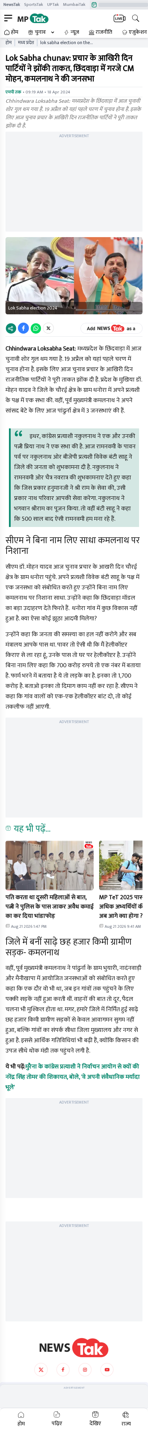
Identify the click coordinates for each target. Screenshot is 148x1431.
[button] (50, 865)
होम (14, 32)
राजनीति (104, 32)
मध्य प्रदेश (26, 42)
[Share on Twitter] (48, 328)
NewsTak (11, 4)
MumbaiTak (74, 4)
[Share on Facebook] (23, 328)
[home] (74, 1347)
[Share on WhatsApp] (35, 328)
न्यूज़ (75, 32)
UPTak (53, 4)
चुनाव (40, 32)
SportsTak (33, 4)
